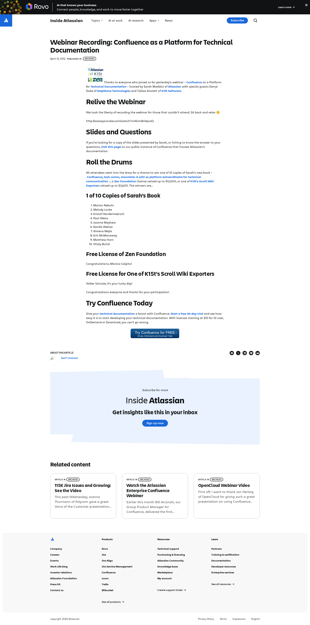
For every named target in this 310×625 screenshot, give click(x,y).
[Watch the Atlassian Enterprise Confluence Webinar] (155, 495)
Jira (104, 554)
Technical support (168, 548)
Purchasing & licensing (171, 554)
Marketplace (165, 572)
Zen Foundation (125, 181)
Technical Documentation (108, 86)
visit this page (111, 147)
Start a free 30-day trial (187, 314)
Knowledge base (167, 566)
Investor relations (61, 572)
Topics (95, 20)
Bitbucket (107, 590)
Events (54, 560)
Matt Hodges (69, 358)
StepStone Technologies (113, 91)
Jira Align (107, 560)
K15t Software (171, 91)
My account (164, 578)
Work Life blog (59, 566)
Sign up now (155, 423)
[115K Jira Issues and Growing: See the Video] (83, 495)
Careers (54, 554)
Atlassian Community (170, 560)
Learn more (284, 7)
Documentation (221, 560)
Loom (105, 578)
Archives (89, 58)
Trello (105, 584)
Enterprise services (222, 572)
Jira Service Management (117, 566)
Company (56, 548)
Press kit (55, 584)
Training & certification (225, 554)
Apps (152, 20)
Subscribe (237, 20)
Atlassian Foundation (63, 578)
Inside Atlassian (66, 20)
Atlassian (174, 86)
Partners (216, 548)
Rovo (105, 548)
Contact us (57, 590)
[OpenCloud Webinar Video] (227, 495)
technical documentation (117, 314)
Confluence (194, 82)
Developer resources (223, 566)
